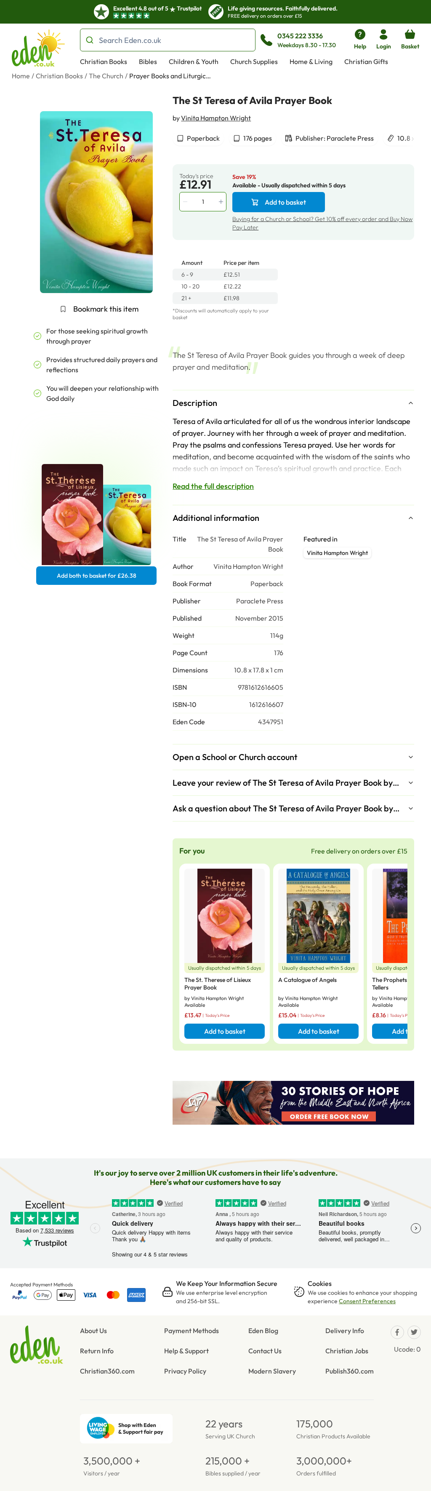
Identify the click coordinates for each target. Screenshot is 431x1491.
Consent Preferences (367, 1301)
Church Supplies (254, 61)
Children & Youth (193, 61)
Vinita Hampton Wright (216, 118)
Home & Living (311, 61)
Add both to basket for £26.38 (96, 575)
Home (21, 76)
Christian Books (103, 61)
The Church (106, 76)
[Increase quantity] (221, 201)
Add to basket (285, 202)
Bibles (148, 61)
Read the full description (213, 486)
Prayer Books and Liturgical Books (171, 76)
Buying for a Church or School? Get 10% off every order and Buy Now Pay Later (322, 223)
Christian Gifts (366, 61)
